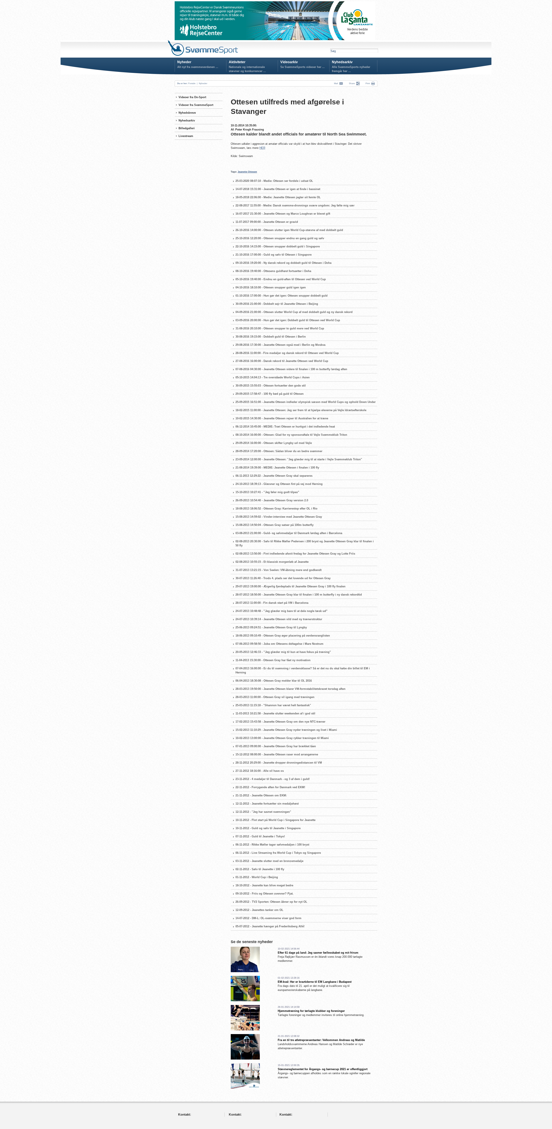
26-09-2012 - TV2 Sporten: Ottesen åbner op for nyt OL (271, 901)
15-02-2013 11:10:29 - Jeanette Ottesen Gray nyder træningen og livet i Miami (286, 729)
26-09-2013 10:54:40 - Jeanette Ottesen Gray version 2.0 (271, 500)
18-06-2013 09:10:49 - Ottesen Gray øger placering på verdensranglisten (282, 635)
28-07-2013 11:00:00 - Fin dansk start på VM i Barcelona (271, 602)
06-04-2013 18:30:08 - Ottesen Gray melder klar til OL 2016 (273, 680)
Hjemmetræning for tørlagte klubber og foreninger (311, 1011)
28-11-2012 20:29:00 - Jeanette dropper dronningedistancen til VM (278, 762)
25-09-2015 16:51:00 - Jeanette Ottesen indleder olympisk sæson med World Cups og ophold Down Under (305, 402)
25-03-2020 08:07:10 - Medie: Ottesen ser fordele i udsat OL (274, 180)
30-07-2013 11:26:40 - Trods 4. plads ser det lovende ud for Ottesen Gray (283, 578)
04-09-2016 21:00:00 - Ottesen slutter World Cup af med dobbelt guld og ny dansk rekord (294, 312)
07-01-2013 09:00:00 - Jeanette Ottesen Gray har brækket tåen (275, 746)
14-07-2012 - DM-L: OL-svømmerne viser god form (268, 918)
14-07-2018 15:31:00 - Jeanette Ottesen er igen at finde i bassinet (277, 189)
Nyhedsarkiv (342, 62)
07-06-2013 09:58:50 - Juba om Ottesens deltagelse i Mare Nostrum (279, 643)
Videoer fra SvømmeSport (196, 105)
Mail (336, 83)
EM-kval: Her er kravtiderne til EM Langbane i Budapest (314, 981)
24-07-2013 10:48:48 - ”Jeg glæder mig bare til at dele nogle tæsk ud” (281, 611)
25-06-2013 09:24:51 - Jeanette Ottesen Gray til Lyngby (271, 627)
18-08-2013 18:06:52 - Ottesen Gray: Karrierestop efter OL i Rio (276, 508)
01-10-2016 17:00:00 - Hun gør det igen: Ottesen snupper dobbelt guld (281, 295)
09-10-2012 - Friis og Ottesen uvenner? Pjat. (264, 893)
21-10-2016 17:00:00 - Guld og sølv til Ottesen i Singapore (273, 254)
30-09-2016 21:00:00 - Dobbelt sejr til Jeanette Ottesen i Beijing (276, 303)
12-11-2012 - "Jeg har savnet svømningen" (263, 811)
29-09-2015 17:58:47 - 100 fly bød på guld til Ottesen (269, 393)
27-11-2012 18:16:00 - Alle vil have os (259, 770)
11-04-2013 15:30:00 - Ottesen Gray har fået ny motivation (272, 660)
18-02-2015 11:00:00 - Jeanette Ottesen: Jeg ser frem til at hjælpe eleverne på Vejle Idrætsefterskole (300, 410)
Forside (192, 83)
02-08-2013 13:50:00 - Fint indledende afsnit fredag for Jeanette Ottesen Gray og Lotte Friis (295, 553)
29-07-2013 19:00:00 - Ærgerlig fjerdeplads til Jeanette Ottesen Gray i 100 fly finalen (290, 586)
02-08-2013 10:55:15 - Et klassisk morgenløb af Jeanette (272, 561)
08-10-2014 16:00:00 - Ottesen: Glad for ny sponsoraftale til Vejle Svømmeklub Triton (291, 434)
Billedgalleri (187, 128)
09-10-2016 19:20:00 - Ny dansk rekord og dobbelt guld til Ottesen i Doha (283, 262)
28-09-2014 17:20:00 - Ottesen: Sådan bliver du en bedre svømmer (278, 451)
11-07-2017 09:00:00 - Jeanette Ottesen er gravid (266, 221)
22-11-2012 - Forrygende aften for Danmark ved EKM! (270, 787)
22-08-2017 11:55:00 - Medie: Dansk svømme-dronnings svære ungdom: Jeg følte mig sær (294, 205)
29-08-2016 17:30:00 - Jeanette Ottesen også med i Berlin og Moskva (280, 344)
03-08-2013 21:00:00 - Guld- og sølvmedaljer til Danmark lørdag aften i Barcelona (288, 533)
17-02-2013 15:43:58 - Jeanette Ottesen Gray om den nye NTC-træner (280, 721)
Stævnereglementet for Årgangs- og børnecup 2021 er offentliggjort (322, 1069)
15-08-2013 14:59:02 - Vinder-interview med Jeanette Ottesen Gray (278, 516)
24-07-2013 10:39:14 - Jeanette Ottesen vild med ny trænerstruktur (278, 619)
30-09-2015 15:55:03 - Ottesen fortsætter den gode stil (270, 385)
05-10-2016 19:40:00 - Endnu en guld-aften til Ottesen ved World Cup (280, 279)
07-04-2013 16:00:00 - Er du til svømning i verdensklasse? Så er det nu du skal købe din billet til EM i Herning (302, 670)
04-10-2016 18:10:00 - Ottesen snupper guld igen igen (270, 287)
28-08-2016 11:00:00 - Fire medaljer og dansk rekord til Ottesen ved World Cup (287, 353)
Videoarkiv (289, 62)
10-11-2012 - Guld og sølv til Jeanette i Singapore (268, 828)
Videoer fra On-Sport (192, 97)
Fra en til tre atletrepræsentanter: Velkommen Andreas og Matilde (321, 1040)
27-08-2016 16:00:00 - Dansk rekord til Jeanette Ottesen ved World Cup (281, 361)
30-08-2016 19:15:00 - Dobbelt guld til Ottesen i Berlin (270, 336)
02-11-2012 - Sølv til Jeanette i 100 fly (259, 869)
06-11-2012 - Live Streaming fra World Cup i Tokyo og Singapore (278, 852)
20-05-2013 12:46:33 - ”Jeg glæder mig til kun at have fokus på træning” (283, 652)
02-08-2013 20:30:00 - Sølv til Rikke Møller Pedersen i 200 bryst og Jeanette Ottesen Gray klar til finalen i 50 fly (304, 543)
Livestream (186, 136)
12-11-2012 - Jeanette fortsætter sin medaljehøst (267, 803)
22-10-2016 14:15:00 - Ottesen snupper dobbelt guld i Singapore (277, 246)
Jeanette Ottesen (247, 171)
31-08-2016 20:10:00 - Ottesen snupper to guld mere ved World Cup (279, 328)
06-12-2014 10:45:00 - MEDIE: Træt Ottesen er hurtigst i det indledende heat (285, 426)
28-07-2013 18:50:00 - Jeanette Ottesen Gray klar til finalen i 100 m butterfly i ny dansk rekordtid (298, 594)
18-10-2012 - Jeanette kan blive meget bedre (264, 885)
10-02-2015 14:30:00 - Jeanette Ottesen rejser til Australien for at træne (281, 418)
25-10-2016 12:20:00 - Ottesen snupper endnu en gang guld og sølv (279, 238)
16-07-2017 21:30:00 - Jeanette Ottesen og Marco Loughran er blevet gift (282, 213)
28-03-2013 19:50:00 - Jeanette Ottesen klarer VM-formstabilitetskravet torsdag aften (290, 688)
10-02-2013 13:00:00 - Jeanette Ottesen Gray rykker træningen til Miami (282, 738)
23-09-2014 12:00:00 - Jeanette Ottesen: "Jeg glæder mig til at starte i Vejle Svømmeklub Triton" (298, 459)
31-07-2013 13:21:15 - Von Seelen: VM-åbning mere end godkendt (278, 570)
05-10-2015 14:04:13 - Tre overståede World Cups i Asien (272, 377)
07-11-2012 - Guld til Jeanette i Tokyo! (260, 836)
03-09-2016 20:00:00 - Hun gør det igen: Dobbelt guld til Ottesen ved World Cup (287, 320)
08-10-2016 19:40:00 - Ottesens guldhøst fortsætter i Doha (273, 271)
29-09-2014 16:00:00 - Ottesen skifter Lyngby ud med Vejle (273, 443)
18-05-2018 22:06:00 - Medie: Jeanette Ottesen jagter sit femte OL (278, 197)
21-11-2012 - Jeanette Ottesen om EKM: (261, 795)
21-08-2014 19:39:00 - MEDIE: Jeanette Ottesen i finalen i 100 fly (277, 467)
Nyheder (184, 62)
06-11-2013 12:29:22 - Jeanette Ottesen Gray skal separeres (273, 475)
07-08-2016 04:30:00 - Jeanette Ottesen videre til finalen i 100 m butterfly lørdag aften (291, 369)
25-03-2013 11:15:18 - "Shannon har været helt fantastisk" (273, 705)
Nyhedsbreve (187, 112)
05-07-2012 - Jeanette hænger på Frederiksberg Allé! (269, 926)
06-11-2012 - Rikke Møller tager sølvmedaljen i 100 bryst (272, 844)
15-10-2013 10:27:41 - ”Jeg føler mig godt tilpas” (267, 492)
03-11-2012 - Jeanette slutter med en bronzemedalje (269, 861)
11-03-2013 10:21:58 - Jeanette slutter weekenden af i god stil (275, 713)
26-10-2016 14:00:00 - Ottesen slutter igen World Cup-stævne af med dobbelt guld (289, 230)
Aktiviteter (237, 62)
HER (262, 147)
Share (352, 83)
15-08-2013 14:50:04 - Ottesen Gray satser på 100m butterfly (274, 525)
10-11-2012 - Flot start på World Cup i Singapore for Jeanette (275, 820)
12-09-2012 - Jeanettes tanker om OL (259, 910)
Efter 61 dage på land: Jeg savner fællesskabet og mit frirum (318, 952)
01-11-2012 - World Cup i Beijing (256, 877)
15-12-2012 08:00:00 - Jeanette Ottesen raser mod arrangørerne (276, 754)
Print (367, 83)
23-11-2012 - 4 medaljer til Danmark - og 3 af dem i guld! (272, 779)
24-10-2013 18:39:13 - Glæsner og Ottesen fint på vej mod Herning (279, 484)
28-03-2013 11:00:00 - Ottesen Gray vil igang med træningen (274, 697)
